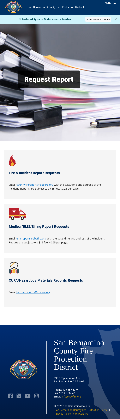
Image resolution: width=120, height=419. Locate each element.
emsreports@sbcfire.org (31, 238)
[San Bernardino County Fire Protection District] (23, 369)
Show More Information (98, 19)
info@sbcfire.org (71, 396)
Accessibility (80, 413)
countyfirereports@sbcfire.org (34, 184)
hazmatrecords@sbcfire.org (33, 292)
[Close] (116, 19)
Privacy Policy (63, 413)
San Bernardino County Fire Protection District (82, 410)
